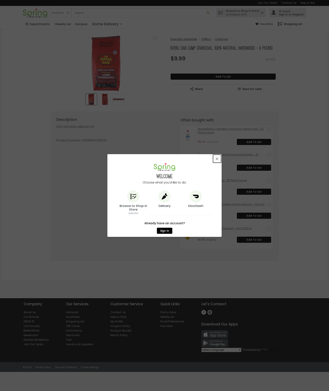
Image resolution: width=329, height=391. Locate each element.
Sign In (164, 231)
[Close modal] (217, 158)
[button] (133, 202)
